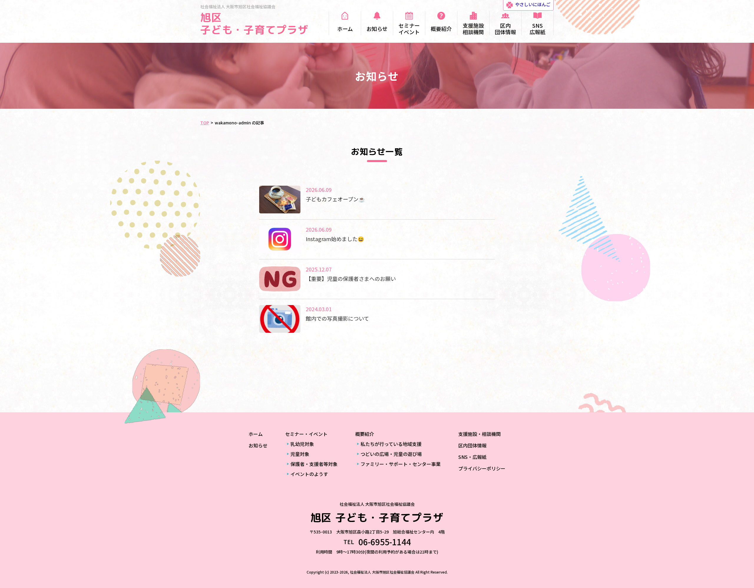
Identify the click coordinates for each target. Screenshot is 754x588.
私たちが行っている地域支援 (391, 443)
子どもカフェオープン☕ (335, 199)
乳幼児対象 (302, 443)
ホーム (256, 433)
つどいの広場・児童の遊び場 (391, 453)
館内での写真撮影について (337, 318)
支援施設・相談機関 (479, 433)
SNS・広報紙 (472, 456)
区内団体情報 (472, 445)
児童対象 (299, 453)
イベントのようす (309, 473)
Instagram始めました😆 (335, 239)
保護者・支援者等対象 (314, 463)
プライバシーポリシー (481, 468)
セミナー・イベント (306, 433)
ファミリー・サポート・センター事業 (401, 463)
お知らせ (258, 445)
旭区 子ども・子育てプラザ (254, 23)
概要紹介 (364, 433)
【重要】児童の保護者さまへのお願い (351, 278)
